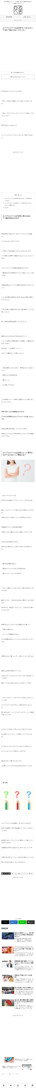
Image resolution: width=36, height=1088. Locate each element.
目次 (15, 195)
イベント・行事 (6, 873)
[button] (31, 922)
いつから (15, 873)
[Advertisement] (18, 50)
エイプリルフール (24, 873)
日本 (32, 873)
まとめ (6, 207)
